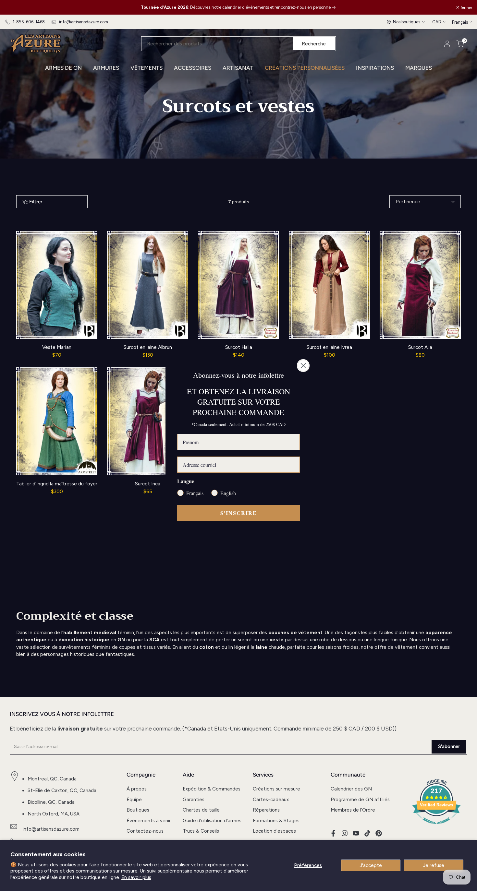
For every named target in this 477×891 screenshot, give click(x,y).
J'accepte (371, 865)
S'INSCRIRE (238, 513)
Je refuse (433, 865)
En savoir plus (136, 877)
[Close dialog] (303, 365)
